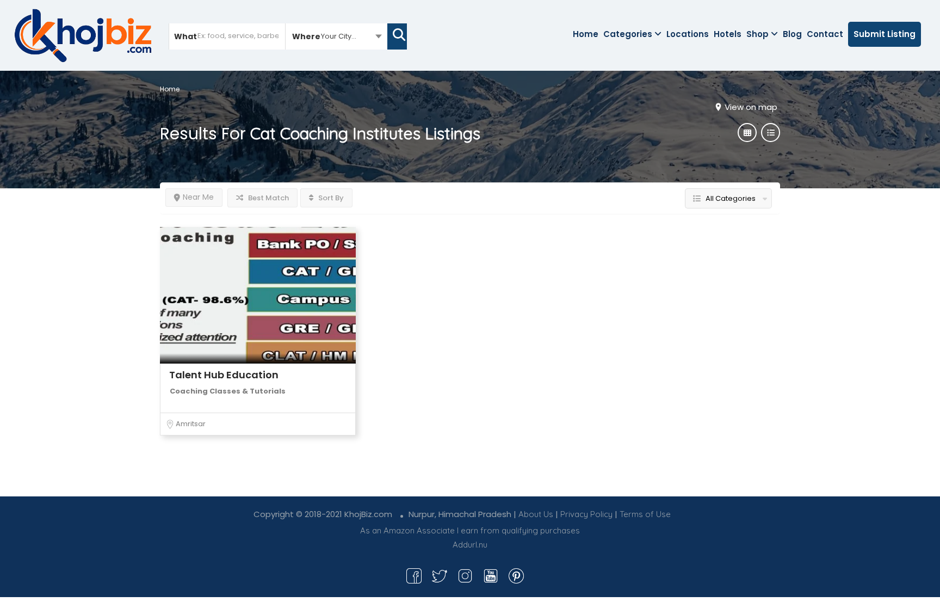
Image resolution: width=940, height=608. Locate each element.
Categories (627, 34)
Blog (792, 34)
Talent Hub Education (224, 375)
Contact (825, 34)
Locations (687, 34)
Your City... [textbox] (338, 36)
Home (585, 34)
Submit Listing (885, 34)
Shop (757, 34)
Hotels (727, 34)
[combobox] (336, 35)
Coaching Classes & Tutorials (228, 391)
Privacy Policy (586, 514)
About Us (535, 514)
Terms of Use (645, 514)
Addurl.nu (470, 544)
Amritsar (191, 424)
